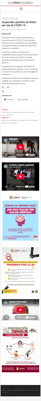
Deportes (5, 18)
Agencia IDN (17, 390)
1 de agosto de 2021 (9, 29)
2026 (23, 390)
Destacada (14, 18)
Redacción (23, 29)
